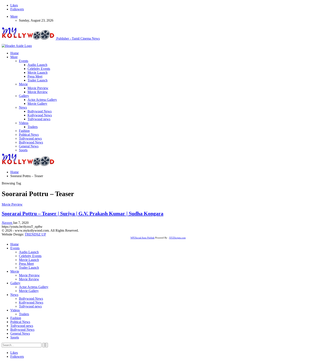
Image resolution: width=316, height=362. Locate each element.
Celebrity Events (39, 68)
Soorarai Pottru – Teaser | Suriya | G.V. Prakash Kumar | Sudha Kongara (82, 213)
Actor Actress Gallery (42, 99)
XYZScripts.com (177, 237)
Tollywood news (39, 119)
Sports (23, 150)
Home (14, 53)
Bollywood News (40, 111)
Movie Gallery (37, 103)
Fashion (24, 131)
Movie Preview (38, 88)
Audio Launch (37, 65)
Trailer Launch (38, 80)
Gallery (24, 96)
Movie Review (38, 92)
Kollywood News (40, 115)
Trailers (33, 127)
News (23, 107)
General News (28, 146)
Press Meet (35, 76)
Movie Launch (38, 72)
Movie (23, 84)
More (14, 16)
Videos (23, 123)
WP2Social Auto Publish (142, 237)
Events (23, 61)
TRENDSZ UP (35, 234)
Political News (29, 134)
